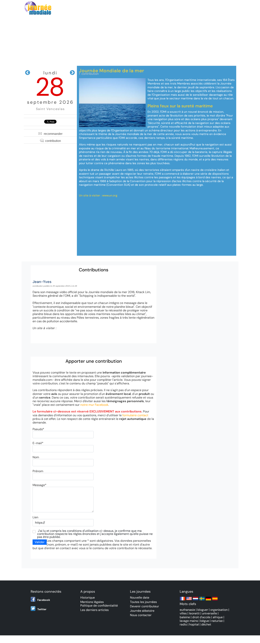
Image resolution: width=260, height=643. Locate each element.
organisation (219, 610)
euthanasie (187, 610)
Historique (87, 598)
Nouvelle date (139, 598)
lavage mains (189, 621)
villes (183, 613)
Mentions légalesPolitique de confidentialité (99, 604)
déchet (206, 624)
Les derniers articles (94, 610)
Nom (36, 457)
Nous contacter (141, 615)
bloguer (202, 610)
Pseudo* (38, 429)
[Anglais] (189, 600)
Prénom (38, 471)
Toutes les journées (143, 602)
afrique (218, 617)
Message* (39, 485)
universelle (209, 613)
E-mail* (38, 443)
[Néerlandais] (195, 600)
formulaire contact (135, 415)
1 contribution (89, 74)
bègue (204, 621)
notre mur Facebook (94, 405)
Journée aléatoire (142, 611)
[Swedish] (202, 600)
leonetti (194, 613)
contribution (53, 140)
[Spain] (215, 600)
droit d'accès (201, 617)
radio (183, 624)
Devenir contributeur (144, 606)
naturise (217, 621)
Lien (35, 517)
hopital (194, 624)
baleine (185, 617)
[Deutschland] (208, 600)
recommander (53, 133)
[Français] (182, 600)
